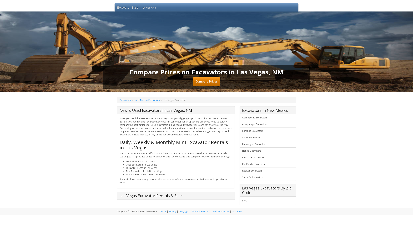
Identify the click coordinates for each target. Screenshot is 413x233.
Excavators (125, 100)
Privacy (172, 211)
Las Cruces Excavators (254, 157)
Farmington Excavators (254, 144)
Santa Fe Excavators (252, 177)
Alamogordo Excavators (254, 117)
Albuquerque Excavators (254, 124)
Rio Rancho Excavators (254, 164)
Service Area (149, 7)
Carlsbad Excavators (252, 130)
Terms (162, 211)
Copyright (184, 211)
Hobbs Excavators (251, 150)
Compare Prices (206, 81)
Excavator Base (127, 7)
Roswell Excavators (252, 170)
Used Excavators (220, 211)
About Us (237, 211)
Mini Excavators (200, 211)
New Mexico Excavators (147, 100)
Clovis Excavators (251, 137)
